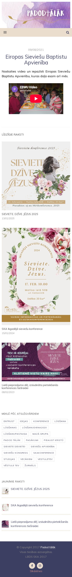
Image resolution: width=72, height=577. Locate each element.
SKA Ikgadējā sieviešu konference (22, 329)
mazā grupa (40, 434)
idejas (24, 421)
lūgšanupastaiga (15, 434)
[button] (3, 32)
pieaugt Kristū (53, 440)
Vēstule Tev (11, 465)
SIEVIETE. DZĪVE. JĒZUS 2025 (20, 214)
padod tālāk (12, 440)
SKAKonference (43, 452)
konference (41, 421)
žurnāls (30, 465)
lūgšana (60, 421)
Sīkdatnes (36, 571)
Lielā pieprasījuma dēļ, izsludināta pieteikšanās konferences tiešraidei (30, 386)
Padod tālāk (47, 547)
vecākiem (26, 459)
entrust (9, 421)
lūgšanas (10, 427)
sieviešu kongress (16, 452)
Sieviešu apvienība (43, 446)
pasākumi (32, 440)
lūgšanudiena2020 (34, 427)
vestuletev (45, 459)
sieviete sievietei (14, 446)
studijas (9, 459)
